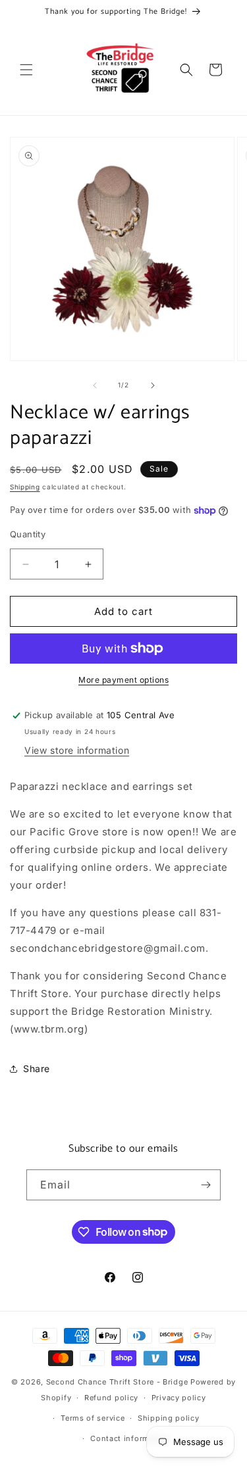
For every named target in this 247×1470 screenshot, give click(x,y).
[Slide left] (94, 385)
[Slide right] (152, 385)
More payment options (123, 680)
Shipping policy (169, 1418)
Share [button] (36, 1068)
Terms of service (92, 1418)
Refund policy (111, 1397)
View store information (76, 750)
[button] (26, 69)
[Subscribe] (205, 1184)
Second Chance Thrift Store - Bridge (117, 1381)
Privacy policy (178, 1397)
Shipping (25, 487)
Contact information (129, 1438)
